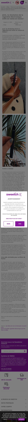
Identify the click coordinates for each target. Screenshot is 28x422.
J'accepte (21, 419)
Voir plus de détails (13, 419)
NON (8, 224)
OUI (20, 224)
